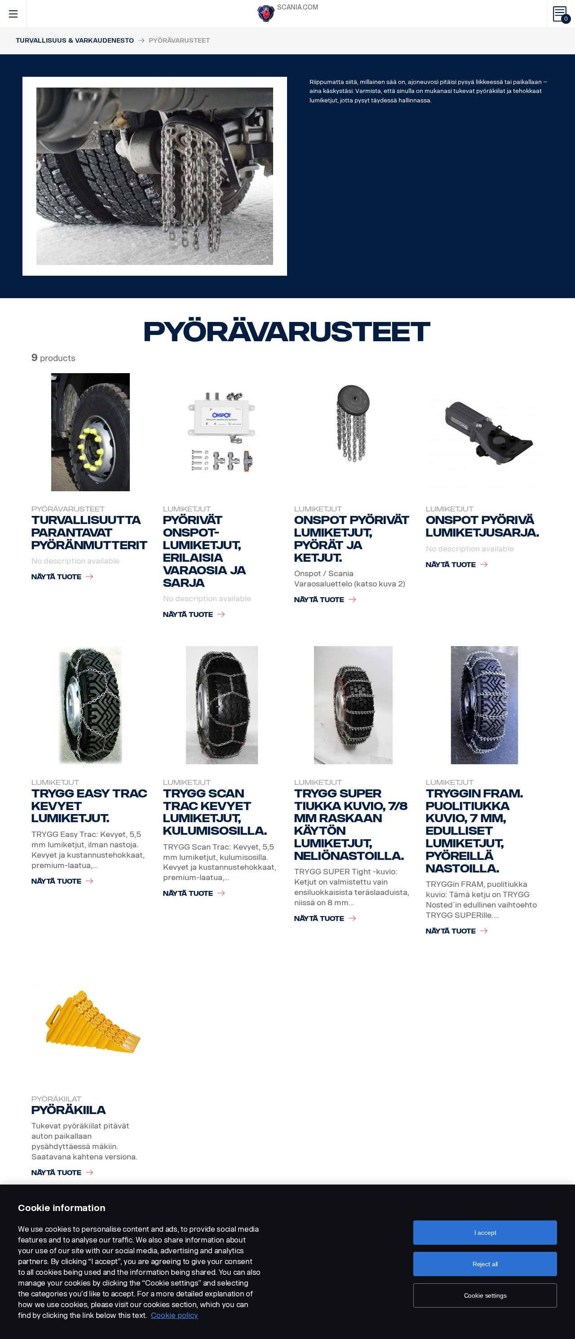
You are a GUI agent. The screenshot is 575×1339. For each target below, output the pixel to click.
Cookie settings (485, 1295)
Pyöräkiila (68, 1110)
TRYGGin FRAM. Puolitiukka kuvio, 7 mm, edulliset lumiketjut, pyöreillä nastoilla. (474, 831)
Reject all (485, 1264)
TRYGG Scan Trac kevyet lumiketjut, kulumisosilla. (215, 812)
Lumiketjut (187, 509)
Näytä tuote (56, 577)
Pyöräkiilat (56, 1099)
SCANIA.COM (297, 7)
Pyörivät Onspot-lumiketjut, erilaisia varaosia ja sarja (204, 551)
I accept (485, 1232)
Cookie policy (174, 1315)
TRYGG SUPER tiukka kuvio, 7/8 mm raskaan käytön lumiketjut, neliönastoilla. (351, 825)
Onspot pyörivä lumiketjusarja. (482, 526)
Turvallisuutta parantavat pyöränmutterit (89, 533)
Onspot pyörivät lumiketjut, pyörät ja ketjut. (352, 539)
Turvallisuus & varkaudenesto (75, 40)
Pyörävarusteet (68, 509)
